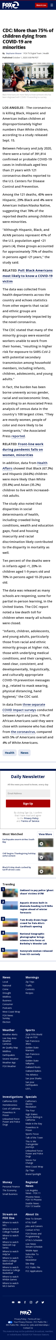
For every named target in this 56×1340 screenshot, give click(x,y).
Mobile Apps (32, 1250)
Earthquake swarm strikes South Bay (18, 840)
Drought (6, 992)
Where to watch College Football (10, 1230)
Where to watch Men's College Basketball (10, 1260)
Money (7, 1182)
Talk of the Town (34, 1137)
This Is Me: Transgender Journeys (32, 1144)
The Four (30, 1110)
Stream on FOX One (9, 1216)
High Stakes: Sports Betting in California (34, 1117)
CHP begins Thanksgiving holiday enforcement (19, 854)
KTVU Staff (31, 1222)
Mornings (32, 977)
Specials (31, 1097)
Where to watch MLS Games (10, 1284)
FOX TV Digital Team (33, 53)
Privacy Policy (31, 818)
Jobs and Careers (34, 1226)
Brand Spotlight (33, 1174)
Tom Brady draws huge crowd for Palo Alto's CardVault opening (33, 923)
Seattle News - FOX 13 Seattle (33, 1205)
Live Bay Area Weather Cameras (9, 1041)
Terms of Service (30, 821)
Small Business (10, 1194)
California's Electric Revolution (31, 1104)
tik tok (36, 1302)
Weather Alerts (9, 1034)
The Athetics (32, 1074)
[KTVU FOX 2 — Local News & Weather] (11, 5)
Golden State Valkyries (32, 1062)
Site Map (30, 1263)
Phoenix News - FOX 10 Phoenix (34, 1198)
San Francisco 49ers (33, 1042)
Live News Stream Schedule (34, 1245)
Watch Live (41, 5)
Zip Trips (30, 981)
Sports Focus (32, 1133)
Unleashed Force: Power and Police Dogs (11, 1121)
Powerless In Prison (8, 1114)
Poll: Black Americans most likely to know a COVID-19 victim (27, 275)
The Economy (9, 1190)
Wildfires (6, 996)
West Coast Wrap (11, 1011)
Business (7, 1000)
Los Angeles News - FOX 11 (33, 1192)
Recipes (29, 992)
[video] (46, 842)
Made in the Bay (34, 1123)
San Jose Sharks (34, 1078)
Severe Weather (10, 1058)
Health (46, 53)
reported (18, 436)
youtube (19, 1302)
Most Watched (12, 834)
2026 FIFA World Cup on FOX (34, 1036)
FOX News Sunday (7, 1017)
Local (5, 981)
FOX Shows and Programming (33, 1235)
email (13, 1302)
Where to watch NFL (10, 1224)
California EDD (9, 1101)
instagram (30, 1302)
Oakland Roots (33, 1067)
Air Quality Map (10, 1047)
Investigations (12, 1097)
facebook (25, 1302)
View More (45, 834)
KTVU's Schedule (34, 1240)
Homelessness (9, 1104)
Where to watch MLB (10, 1237)
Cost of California (11, 1108)
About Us (32, 1214)
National (6, 985)
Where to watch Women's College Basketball (11, 1270)
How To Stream (34, 1218)
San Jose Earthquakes (32, 1083)
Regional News (32, 1184)
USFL (28, 1088)
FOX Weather (9, 1066)
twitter (42, 1302)
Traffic (29, 985)
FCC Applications (34, 1271)
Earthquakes (8, 1055)
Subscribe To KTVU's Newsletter (32, 1257)
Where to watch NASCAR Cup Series (10, 1245)
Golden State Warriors (32, 1049)
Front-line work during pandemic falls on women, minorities (22, 449)
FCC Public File (33, 1267)
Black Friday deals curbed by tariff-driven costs (16, 868)
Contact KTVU (33, 1229)
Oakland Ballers (33, 1070)
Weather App (9, 1062)
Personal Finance (11, 1186)
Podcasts (7, 1007)
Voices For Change (31, 1161)
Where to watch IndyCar (10, 1253)
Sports (30, 1030)
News (24, 753)
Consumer (7, 1004)
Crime (5, 989)
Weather (8, 1030)
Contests (30, 989)
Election (6, 1021)
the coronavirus (23, 732)
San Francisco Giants (33, 1055)
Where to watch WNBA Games (10, 1278)
